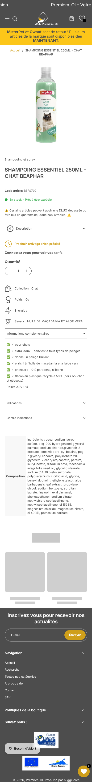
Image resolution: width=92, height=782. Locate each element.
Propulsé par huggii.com (62, 780)
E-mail (15, 635)
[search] (14, 18)
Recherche (12, 669)
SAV (8, 697)
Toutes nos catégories (20, 676)
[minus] (9, 271)
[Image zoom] (46, 105)
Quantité (12, 261)
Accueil (15, 50)
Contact (10, 690)
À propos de (14, 683)
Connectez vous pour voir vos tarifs (34, 252)
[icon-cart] (71, 18)
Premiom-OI (34, 780)
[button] (82, 18)
